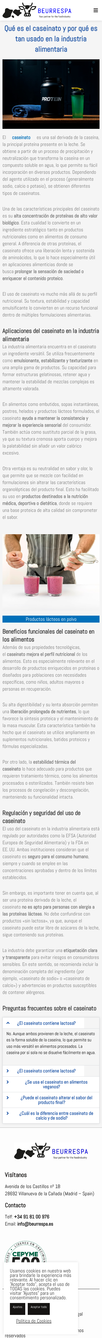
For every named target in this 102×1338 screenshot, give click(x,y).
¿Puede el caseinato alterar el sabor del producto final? (56, 1099)
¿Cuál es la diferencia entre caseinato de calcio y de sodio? (56, 1115)
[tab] (43, 1023)
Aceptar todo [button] (39, 1307)
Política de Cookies (33, 1321)
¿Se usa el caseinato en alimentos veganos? (56, 1084)
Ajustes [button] (17, 1307)
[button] (96, 10)
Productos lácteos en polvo (51, 619)
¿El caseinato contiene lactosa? (46, 1023)
